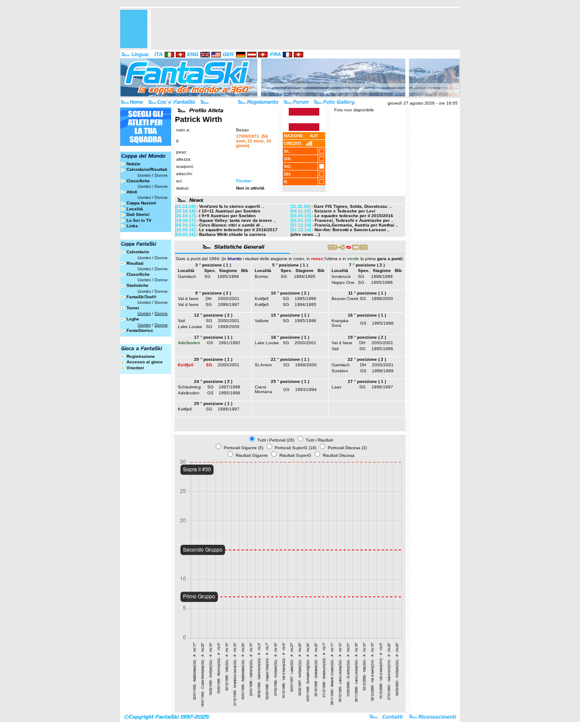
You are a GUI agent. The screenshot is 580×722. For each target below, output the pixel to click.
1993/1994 (306, 389)
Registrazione (141, 356)
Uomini (144, 175)
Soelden (340, 370)
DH (208, 298)
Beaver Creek (345, 298)
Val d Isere (188, 298)
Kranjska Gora (340, 323)
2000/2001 (228, 298)
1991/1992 (229, 342)
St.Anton (263, 364)
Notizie (134, 163)
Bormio (261, 276)
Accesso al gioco (145, 362)
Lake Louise (190, 326)
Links (132, 226)
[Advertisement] (305, 29)
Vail (181, 320)
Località (135, 209)
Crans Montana (263, 389)
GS (363, 323)
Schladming (189, 387)
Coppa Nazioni (141, 203)
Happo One (343, 282)
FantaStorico (140, 330)
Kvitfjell (261, 298)
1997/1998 (229, 387)
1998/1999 (382, 276)
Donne (161, 175)
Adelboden (189, 393)
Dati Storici (138, 214)
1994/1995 (304, 276)
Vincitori (135, 367)
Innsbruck (341, 276)
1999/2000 (382, 298)
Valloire (262, 320)
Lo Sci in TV (139, 220)
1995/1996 (228, 276)
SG (207, 276)
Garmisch (187, 276)
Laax (336, 387)
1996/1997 (228, 304)
